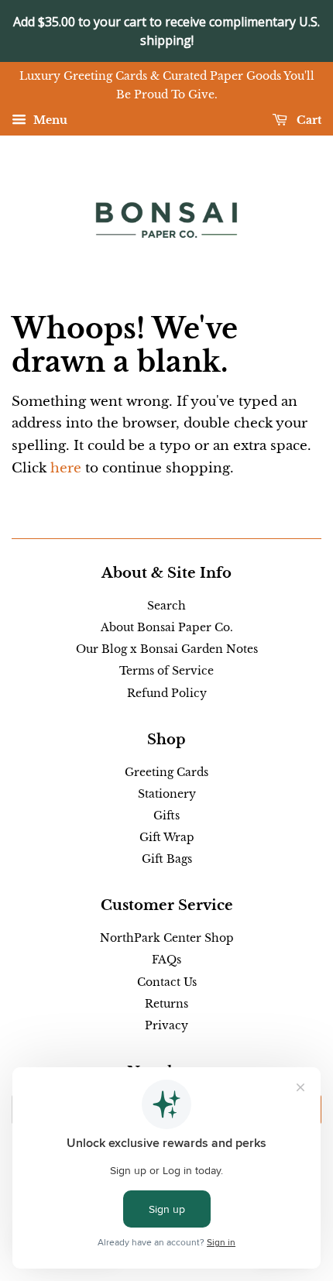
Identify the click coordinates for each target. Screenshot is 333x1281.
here (65, 468)
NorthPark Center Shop (167, 938)
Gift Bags (167, 859)
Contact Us (167, 982)
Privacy (166, 1025)
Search (166, 606)
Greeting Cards (166, 772)
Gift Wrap (166, 837)
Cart (307, 120)
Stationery (167, 794)
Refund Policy (167, 693)
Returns (166, 1004)
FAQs (166, 960)
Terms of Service (166, 671)
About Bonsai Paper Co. (167, 627)
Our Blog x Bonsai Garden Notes (167, 649)
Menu (48, 120)
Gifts (166, 816)
